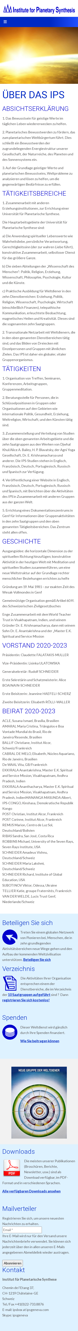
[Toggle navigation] (5, 22)
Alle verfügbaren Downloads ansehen (31, 1191)
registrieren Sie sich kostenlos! (26, 1000)
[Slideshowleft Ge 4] (39, 1103)
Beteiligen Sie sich (37, 960)
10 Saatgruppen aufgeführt (29, 995)
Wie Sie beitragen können (39, 1041)
